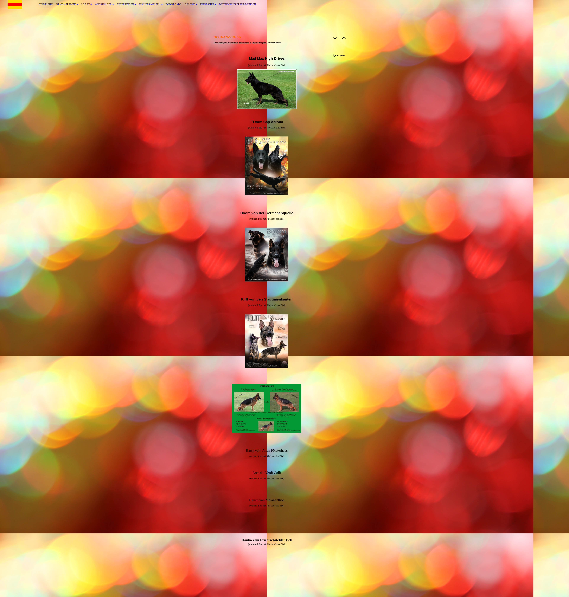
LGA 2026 (86, 4)
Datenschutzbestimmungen (237, 4)
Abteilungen (125, 4)
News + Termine (66, 4)
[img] (15, 4)
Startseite (46, 4)
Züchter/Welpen (149, 4)
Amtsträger (103, 4)
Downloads (173, 4)
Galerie (190, 4)
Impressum (207, 4)
